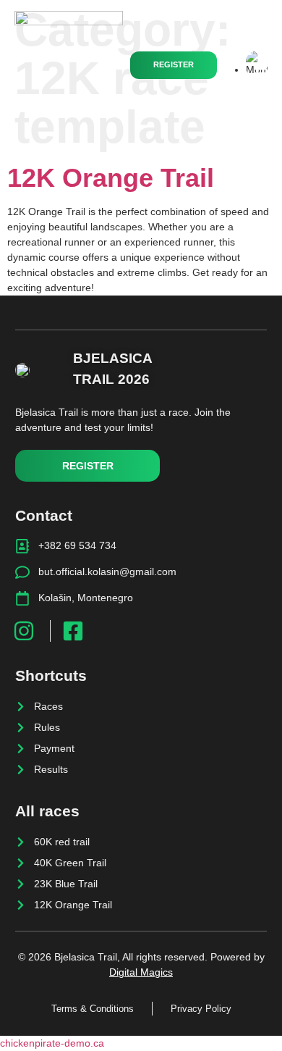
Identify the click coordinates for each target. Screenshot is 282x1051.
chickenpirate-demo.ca (52, 1043)
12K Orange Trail (110, 178)
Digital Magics (141, 972)
